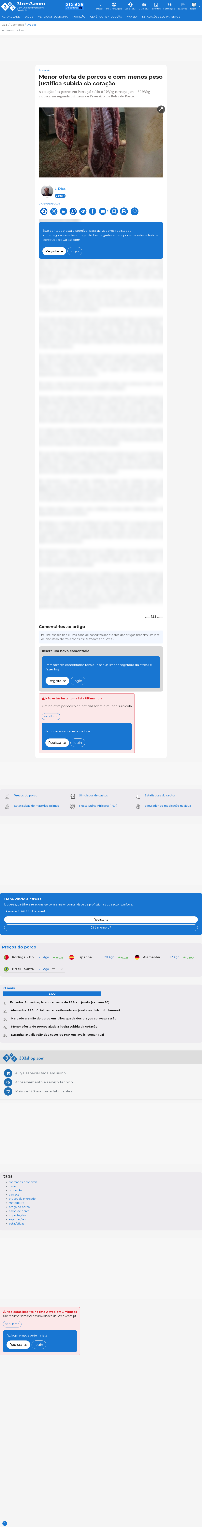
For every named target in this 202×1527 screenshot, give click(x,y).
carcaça (14, 1194)
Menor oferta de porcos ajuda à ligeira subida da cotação (54, 1026)
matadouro (16, 1203)
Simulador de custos (93, 795)
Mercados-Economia (53, 16)
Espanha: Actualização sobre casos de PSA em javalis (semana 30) (59, 1002)
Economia (44, 70)
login (74, 251)
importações (17, 1215)
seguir (60, 195)
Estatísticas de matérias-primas (36, 805)
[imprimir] (124, 211)
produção (15, 1190)
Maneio (132, 16)
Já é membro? (101, 927)
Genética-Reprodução (106, 16)
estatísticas (16, 1223)
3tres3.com (31, 3)
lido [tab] (52, 993)
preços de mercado (22, 1198)
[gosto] (134, 211)
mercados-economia (23, 1182)
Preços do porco (25, 795)
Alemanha (151, 957)
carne (13, 1186)
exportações (17, 1219)
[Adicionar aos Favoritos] (114, 211)
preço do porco (19, 1207)
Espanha (85, 957)
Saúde (28, 16)
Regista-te (54, 251)
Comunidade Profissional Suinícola (31, 9)
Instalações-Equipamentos (161, 16)
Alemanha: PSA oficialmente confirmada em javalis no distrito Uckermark (66, 1010)
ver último (51, 716)
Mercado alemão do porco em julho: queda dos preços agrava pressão (63, 1018)
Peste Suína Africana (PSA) (98, 805)
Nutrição (78, 16)
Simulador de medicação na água (168, 805)
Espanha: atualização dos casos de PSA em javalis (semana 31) (57, 1034)
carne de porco (19, 1211)
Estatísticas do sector (160, 795)
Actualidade (11, 16)
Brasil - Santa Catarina (24, 969)
